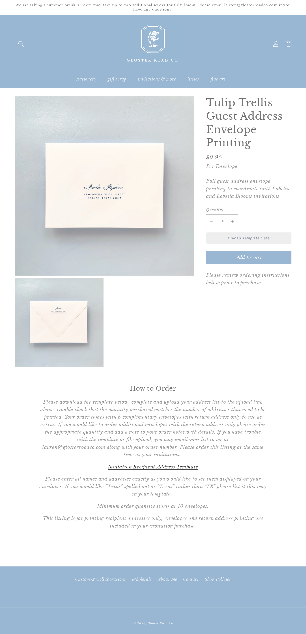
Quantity (214, 210)
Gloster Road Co (160, 623)
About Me (167, 579)
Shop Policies (218, 579)
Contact (191, 579)
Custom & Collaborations (100, 579)
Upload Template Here (249, 238)
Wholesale (142, 579)
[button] (21, 43)
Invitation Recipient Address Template (153, 467)
